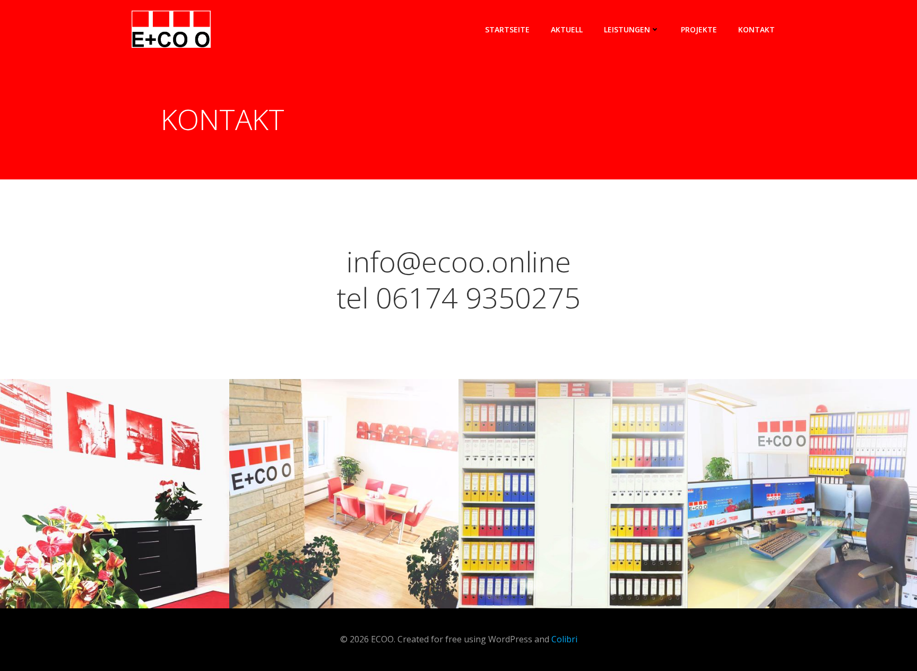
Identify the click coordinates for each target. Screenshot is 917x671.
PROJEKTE (699, 29)
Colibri (564, 639)
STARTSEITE (507, 29)
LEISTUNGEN (627, 29)
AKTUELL (567, 29)
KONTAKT (756, 29)
